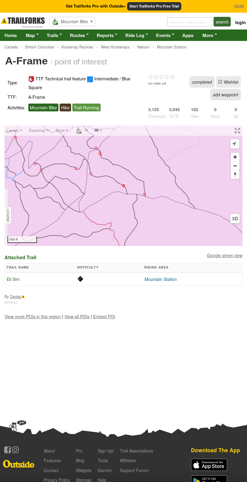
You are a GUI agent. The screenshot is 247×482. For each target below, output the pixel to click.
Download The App (215, 450)
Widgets (83, 470)
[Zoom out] (235, 165)
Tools (103, 460)
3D (235, 218)
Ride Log (134, 35)
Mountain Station (161, 279)
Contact (51, 470)
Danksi (15, 296)
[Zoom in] (235, 157)
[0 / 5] (161, 77)
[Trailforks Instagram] (15, 450)
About (49, 451)
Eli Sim (13, 279)
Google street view (224, 255)
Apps (187, 35)
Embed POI (104, 316)
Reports (105, 35)
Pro (79, 451)
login (240, 22)
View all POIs (76, 316)
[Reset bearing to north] (235, 174)
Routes (77, 35)
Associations (136, 451)
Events (163, 35)
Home (11, 35)
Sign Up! (106, 451)
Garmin (105, 470)
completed (202, 82)
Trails (52, 35)
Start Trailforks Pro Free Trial (154, 6)
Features (52, 460)
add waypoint (225, 95)
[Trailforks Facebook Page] (7, 450)
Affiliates (128, 460)
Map (30, 35)
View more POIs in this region (33, 316)
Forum (134, 470)
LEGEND (8, 215)
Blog (80, 460)
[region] (123, 186)
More (207, 35)
